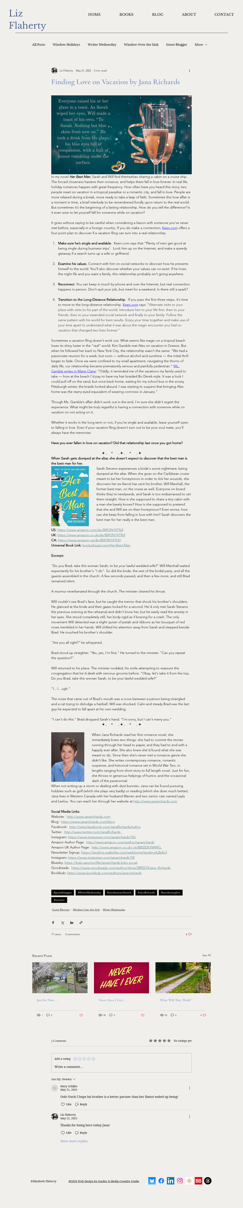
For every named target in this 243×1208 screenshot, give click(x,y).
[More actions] (189, 70)
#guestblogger (63, 892)
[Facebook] (161, 1180)
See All (206, 955)
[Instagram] (180, 1180)
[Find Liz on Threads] (207, 1180)
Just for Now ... (47, 1000)
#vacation (59, 900)
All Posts (38, 44)
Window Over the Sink (141, 44)
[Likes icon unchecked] (62, 1104)
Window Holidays (66, 44)
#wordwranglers (170, 892)
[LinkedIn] (170, 1180)
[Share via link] (81, 922)
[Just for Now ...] (60, 977)
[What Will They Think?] (183, 977)
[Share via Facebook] (53, 922)
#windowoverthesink (119, 892)
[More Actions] (189, 1088)
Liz (17, 13)
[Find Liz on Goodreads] (189, 1180)
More (199, 44)
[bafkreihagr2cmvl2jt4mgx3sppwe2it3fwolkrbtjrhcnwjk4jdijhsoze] (152, 1180)
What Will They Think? (175, 1000)
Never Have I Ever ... (112, 1000)
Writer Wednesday (102, 44)
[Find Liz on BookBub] (198, 1180)
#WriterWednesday (89, 892)
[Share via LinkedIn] (71, 922)
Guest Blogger (176, 44)
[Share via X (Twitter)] (62, 922)
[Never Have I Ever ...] (121, 977)
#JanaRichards (146, 892)
